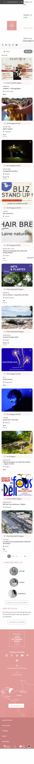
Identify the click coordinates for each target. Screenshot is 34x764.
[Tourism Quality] (15, 746)
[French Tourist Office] (22, 746)
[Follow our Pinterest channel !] (27, 655)
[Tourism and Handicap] (29, 746)
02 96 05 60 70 (17, 675)
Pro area (5, 731)
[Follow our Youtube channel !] (22, 655)
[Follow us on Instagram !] (6, 655)
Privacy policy (6, 725)
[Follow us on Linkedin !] (17, 660)
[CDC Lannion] (7, 746)
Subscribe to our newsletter (17, 622)
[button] (26, 41)
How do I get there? (16, 705)
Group (4, 736)
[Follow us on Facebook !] (11, 655)
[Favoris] (23, 41)
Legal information (7, 720)
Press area (5, 741)
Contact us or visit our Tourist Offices (17, 602)
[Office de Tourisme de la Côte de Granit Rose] (12, 24)
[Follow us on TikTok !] (17, 655)
